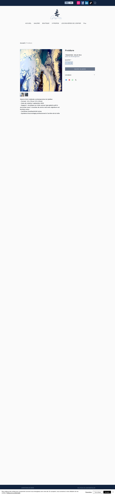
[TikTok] (90, 2)
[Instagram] (78, 2)
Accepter (107, 492)
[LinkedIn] (86, 2)
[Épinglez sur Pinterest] (69, 80)
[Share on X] (76, 80)
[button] (95, 3)
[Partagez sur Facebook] (66, 80)
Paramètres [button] (88, 492)
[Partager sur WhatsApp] (73, 80)
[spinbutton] (68, 63)
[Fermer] (113, 492)
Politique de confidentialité (13, 493)
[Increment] (71, 63)
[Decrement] (66, 63)
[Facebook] (82, 2)
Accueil (22, 43)
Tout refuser (97, 492)
